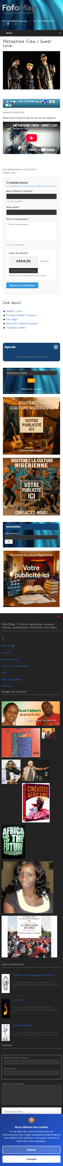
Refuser (31, 1149)
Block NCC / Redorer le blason (22, 323)
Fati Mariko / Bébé (15, 327)
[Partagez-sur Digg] (50, 101)
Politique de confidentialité (15, 666)
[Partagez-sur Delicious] (43, 101)
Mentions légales (10, 659)
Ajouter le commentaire (22, 285)
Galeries (6, 645)
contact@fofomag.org (16, 21)
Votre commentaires (18, 219)
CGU (4, 672)
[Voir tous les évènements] (55, 347)
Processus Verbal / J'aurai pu (21, 315)
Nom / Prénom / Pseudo (19, 191)
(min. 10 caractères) (13, 1083)
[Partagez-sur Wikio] (53, 101)
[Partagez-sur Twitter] (6, 105)
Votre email (13, 207)
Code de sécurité (19, 253)
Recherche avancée (31, 389)
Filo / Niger (12, 319)
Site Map (6, 686)
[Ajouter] (14, 101)
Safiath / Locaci (14, 311)
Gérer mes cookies (11, 679)
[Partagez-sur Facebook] (47, 101)
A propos (6, 652)
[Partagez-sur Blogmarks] (10, 105)
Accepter (31, 1159)
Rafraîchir (44, 261)
